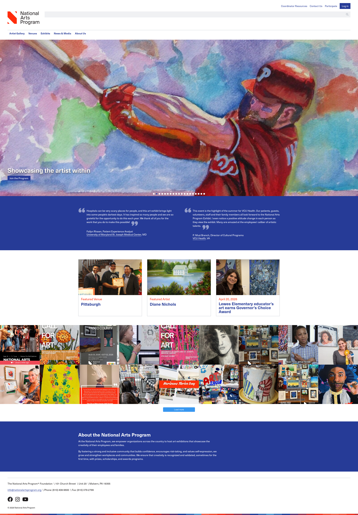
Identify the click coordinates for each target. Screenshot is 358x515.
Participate (331, 6)
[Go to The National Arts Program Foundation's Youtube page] (25, 499)
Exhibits (45, 33)
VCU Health (199, 238)
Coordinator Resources (294, 6)
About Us (80, 33)
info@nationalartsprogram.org (24, 490)
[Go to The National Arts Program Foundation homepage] (23, 18)
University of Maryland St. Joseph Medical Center (114, 234)
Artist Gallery (17, 33)
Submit (347, 14)
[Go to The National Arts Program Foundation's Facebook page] (10, 499)
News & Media (62, 33)
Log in (345, 6)
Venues (32, 33)
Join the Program (19, 178)
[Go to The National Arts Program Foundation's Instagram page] (17, 499)
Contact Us (316, 6)
